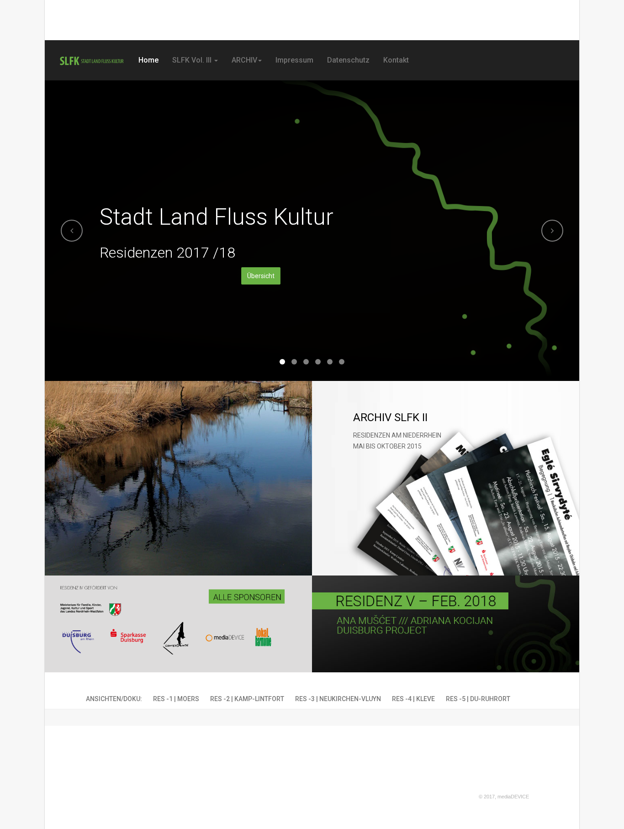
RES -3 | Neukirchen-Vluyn (338, 698)
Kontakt (396, 60)
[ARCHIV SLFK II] (445, 478)
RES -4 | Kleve (413, 698)
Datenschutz (348, 60)
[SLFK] (91, 61)
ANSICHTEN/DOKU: (114, 698)
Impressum (294, 60)
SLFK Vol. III (192, 60)
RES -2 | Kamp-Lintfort (247, 698)
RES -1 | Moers (176, 698)
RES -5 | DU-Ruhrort (478, 698)
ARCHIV (244, 60)
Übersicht (261, 276)
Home (148, 60)
